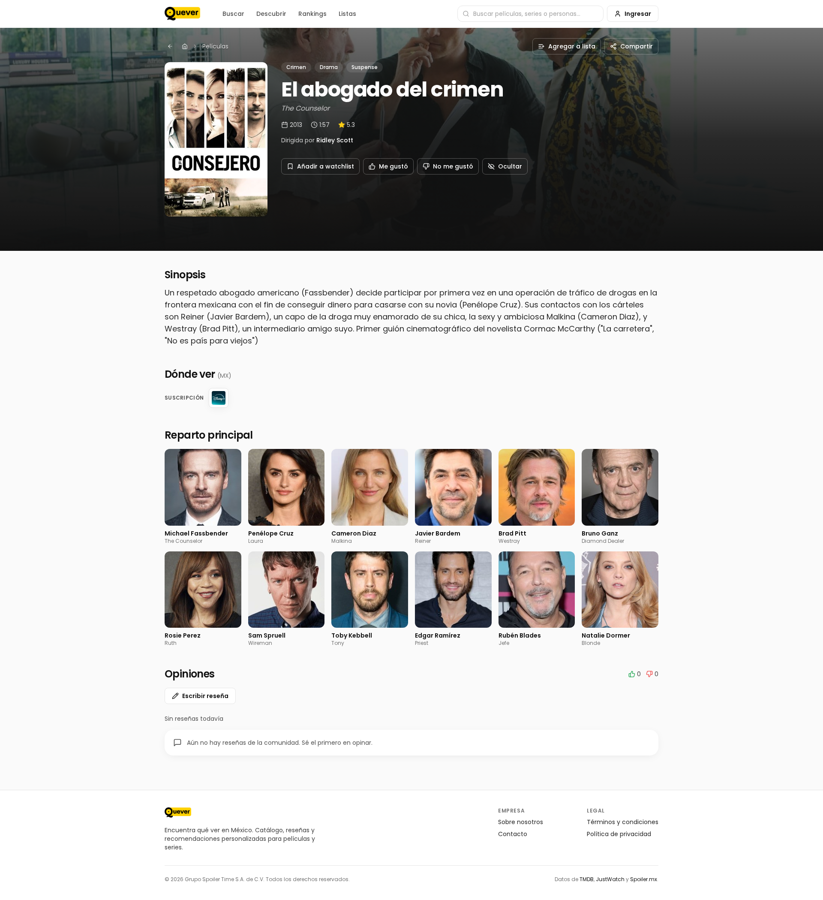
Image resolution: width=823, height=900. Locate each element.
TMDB (587, 879)
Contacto (512, 834)
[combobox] (530, 14)
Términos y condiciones (622, 822)
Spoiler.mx (643, 879)
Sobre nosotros (520, 822)
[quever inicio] (182, 14)
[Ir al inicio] (178, 812)
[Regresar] (170, 46)
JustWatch (610, 879)
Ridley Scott (334, 140)
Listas (347, 13)
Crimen (296, 67)
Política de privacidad (619, 834)
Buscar (233, 13)
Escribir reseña (205, 696)
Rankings (312, 13)
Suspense (364, 67)
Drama (329, 67)
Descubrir (271, 13)
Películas (215, 46)
